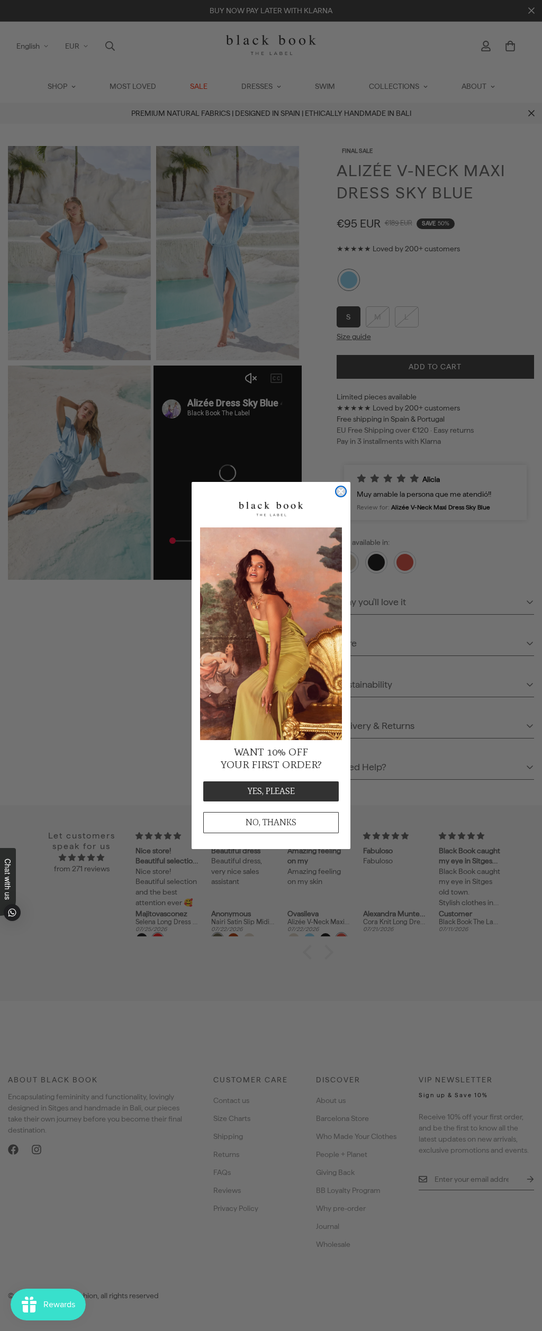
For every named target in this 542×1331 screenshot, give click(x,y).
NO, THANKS (271, 822)
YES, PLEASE (271, 791)
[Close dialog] (341, 491)
